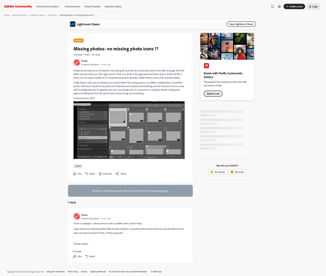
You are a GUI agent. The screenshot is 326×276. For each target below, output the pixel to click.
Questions (52, 15)
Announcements (72, 6)
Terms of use (73, 271)
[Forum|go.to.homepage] (18, 6)
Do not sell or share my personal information (128, 271)
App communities (19, 15)
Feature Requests (92, 6)
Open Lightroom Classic (241, 24)
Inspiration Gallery (113, 6)
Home (6, 15)
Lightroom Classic (37, 15)
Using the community (56, 271)
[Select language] (279, 6)
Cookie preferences (98, 271)
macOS (78, 166)
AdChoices (157, 271)
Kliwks (84, 60)
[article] (130, 236)
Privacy (84, 271)
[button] (294, 6)
